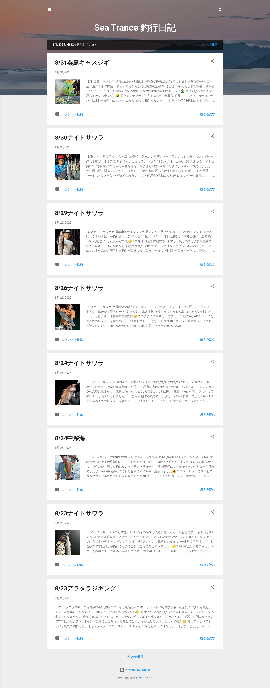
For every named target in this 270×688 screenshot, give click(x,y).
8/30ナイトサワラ (79, 137)
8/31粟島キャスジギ (82, 62)
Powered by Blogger (137, 670)
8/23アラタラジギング (85, 588)
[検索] (220, 11)
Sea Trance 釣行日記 (135, 27)
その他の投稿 (135, 656)
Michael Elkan (145, 677)
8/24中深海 (70, 438)
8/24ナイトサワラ (79, 363)
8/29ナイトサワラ (79, 212)
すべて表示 (210, 44)
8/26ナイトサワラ (79, 287)
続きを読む (207, 114)
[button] (212, 62)
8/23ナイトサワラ (79, 513)
